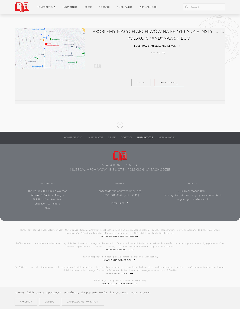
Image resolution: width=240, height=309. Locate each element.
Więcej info (118, 203)
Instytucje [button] (70, 7)
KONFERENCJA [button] (46, 7)
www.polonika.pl (117, 273)
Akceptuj (26, 302)
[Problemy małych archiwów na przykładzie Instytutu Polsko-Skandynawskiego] (50, 48)
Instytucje (95, 137)
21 (160, 52)
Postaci (126, 137)
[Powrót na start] (22, 7)
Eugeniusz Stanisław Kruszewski (155, 46)
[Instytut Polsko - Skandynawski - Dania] (97, 65)
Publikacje (125, 7)
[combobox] (204, 7)
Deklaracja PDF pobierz (117, 283)
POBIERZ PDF (167, 82)
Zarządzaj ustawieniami (83, 302)
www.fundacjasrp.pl (118, 260)
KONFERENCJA (73, 137)
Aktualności (149, 7)
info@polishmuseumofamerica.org (120, 191)
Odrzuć (49, 302)
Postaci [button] (104, 7)
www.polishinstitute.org (117, 236)
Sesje (112, 137)
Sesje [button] (88, 7)
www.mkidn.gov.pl (118, 249)
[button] (120, 124)
